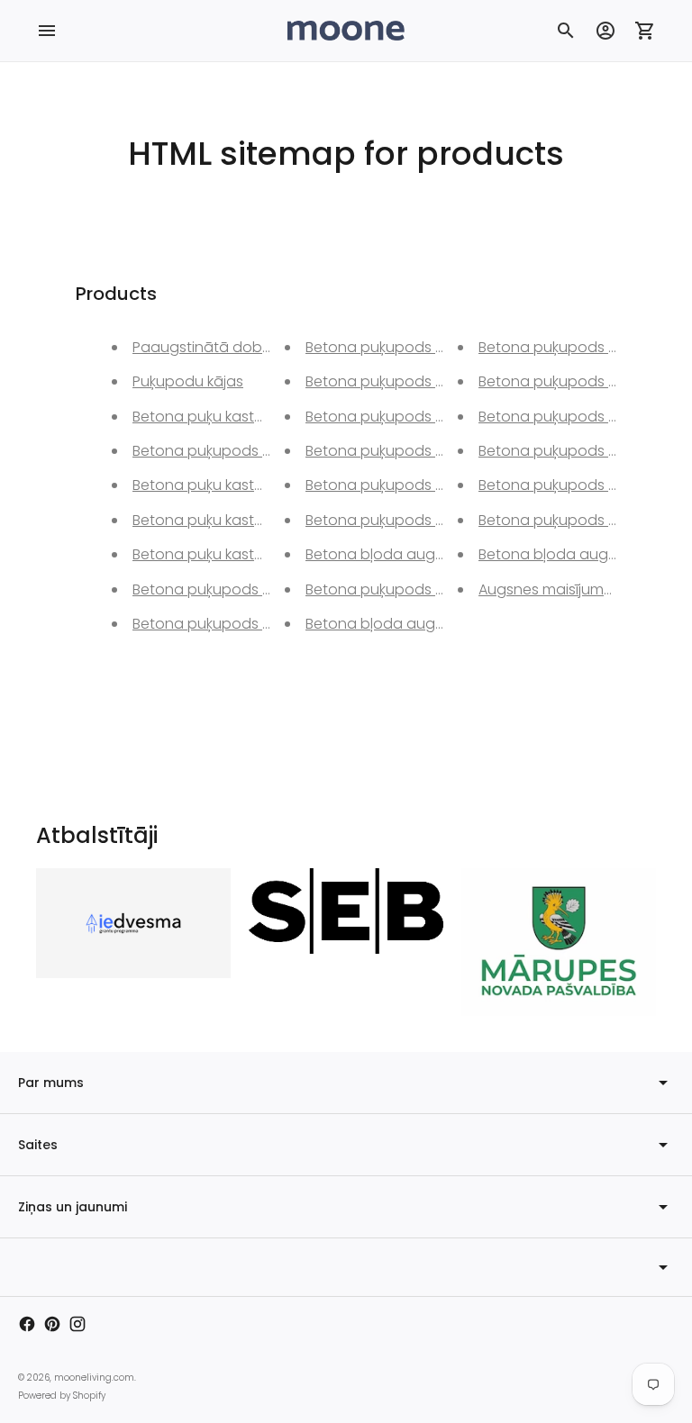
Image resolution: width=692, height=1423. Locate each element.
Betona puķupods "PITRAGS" (229, 450)
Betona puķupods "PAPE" (391, 381)
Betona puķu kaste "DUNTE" (225, 416)
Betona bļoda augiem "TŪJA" (406, 554)
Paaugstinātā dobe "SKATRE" (232, 347)
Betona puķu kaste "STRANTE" (232, 554)
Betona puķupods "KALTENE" (401, 520)
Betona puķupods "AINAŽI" (568, 450)
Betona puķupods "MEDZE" (223, 589)
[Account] (605, 30)
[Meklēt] (566, 30)
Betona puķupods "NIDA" (390, 485)
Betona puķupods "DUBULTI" (573, 347)
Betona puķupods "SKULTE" (570, 381)
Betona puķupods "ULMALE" (571, 520)
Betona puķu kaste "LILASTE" (227, 520)
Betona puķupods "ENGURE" (400, 347)
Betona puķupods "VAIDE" (394, 450)
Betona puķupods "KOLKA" (569, 416)
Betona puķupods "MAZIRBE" (575, 485)
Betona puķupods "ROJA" (393, 416)
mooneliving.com (94, 1377)
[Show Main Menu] (47, 30)
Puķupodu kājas (187, 381)
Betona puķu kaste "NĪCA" (219, 485)
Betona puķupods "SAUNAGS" (406, 589)
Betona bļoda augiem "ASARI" (407, 623)
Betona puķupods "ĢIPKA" (221, 623)
